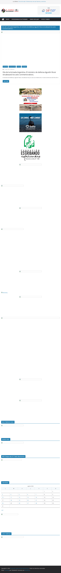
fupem (13, 69)
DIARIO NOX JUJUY (34, 19)
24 (2, 503)
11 (11, 497)
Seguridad (24, 66)
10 (2, 497)
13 (27, 497)
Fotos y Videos (45, 19)
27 (27, 503)
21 (36, 500)
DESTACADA (5, 66)
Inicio (7, 19)
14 (36, 497)
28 (36, 503)
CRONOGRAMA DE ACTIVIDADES (20, 19)
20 (27, 500)
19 (19, 500)
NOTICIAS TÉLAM (12, 66)
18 (11, 500)
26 (19, 503)
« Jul (2, 510)
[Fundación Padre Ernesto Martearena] (3, 19)
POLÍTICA (18, 66)
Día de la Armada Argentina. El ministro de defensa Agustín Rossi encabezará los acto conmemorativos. (29, 73)
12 (19, 497)
